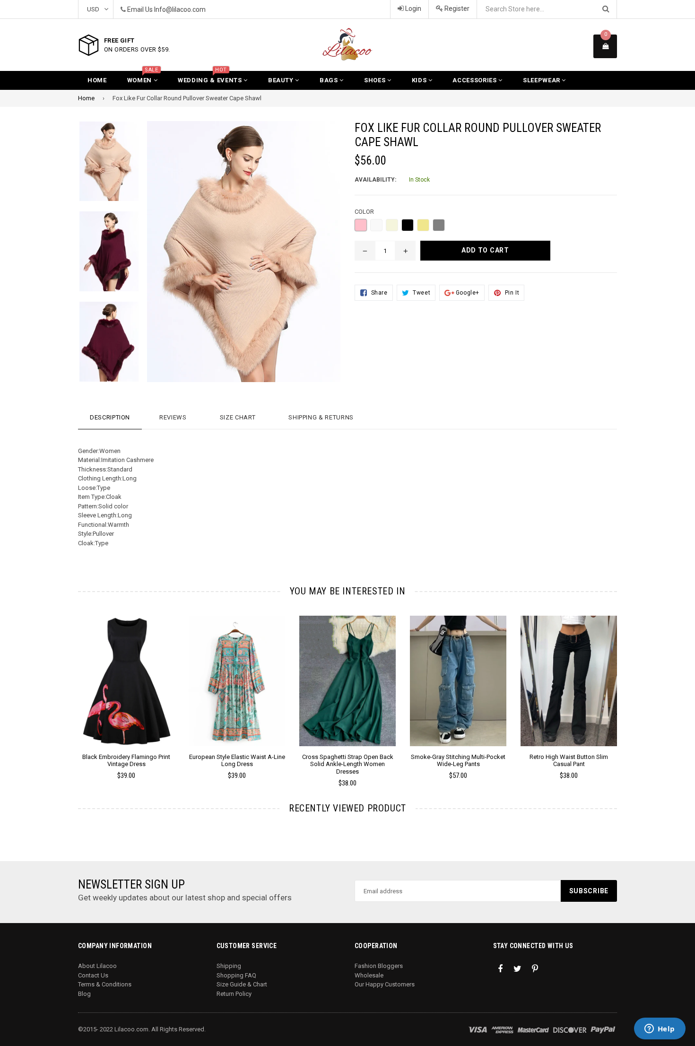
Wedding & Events (210, 77)
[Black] (407, 225)
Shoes (375, 80)
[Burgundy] (376, 225)
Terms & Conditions (104, 984)
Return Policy (234, 993)
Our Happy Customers (385, 984)
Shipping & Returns (321, 417)
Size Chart (238, 417)
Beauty (281, 80)
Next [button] (630, 688)
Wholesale (369, 975)
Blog (84, 993)
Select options (126, 674)
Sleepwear (542, 80)
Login (412, 8)
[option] (102, 166)
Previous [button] (65, 688)
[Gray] (439, 225)
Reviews (173, 417)
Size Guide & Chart (242, 984)
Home (97, 80)
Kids (420, 80)
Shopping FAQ (236, 975)
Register (456, 8)
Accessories (475, 80)
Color (364, 211)
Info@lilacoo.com (180, 9)
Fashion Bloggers (379, 965)
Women (142, 77)
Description (110, 417)
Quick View (126, 690)
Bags (329, 80)
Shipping (229, 965)
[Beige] (392, 225)
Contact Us (93, 975)
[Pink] (361, 225)
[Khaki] (423, 225)
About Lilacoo (97, 965)
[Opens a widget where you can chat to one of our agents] (660, 1029)
